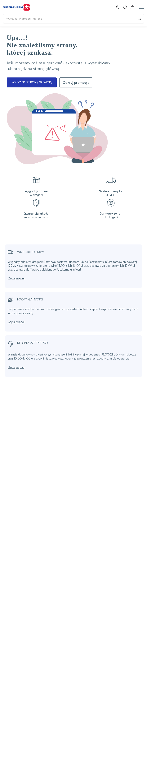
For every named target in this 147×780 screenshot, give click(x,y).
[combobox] (73, 18)
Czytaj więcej (16, 278)
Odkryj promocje (76, 82)
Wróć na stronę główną (32, 82)
